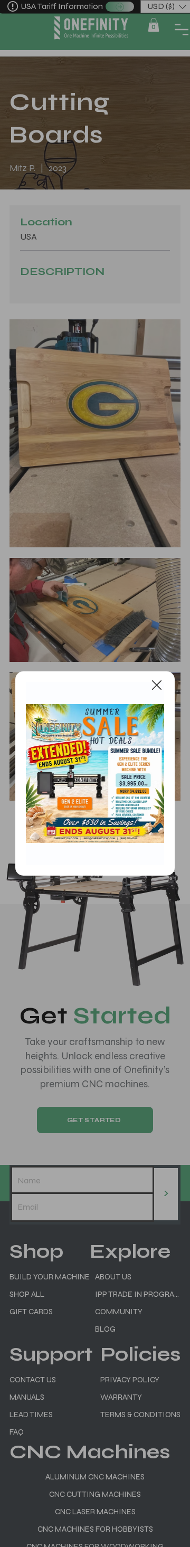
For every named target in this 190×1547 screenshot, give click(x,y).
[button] (157, 685)
